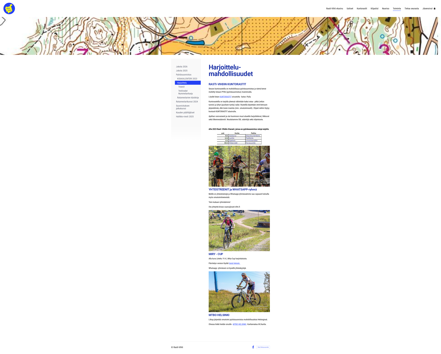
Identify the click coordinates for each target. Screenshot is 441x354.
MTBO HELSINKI (239, 324)
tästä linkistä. (234, 263)
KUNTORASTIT (226, 97)
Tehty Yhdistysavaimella (263, 347)
